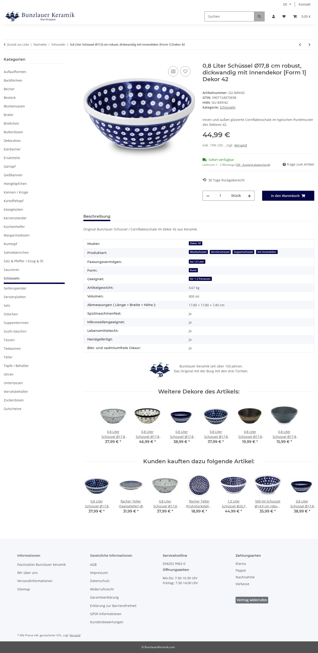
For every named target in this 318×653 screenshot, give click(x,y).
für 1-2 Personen (200, 278)
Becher (9, 89)
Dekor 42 (195, 243)
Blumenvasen (14, 106)
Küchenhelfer (14, 226)
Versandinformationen (34, 581)
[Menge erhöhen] (249, 195)
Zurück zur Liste (18, 44)
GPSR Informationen (106, 614)
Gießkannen (13, 175)
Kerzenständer (15, 218)
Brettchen (11, 123)
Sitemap (23, 589)
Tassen (9, 340)
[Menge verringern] (208, 195)
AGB (93, 564)
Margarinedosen (17, 235)
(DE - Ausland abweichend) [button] (253, 165)
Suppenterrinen (16, 322)
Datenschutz (100, 581)
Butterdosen (13, 132)
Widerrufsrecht (102, 589)
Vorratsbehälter (16, 391)
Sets (7, 305)
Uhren (9, 374)
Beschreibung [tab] (96, 216)
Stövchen (11, 314)
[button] (273, 16)
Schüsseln (228, 107)
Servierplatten (15, 297)
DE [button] (285, 4)
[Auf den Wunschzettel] (185, 71)
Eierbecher (12, 149)
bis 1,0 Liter (197, 261)
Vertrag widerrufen (252, 600)
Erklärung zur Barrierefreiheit (113, 605)
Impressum (99, 572)
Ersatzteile (12, 158)
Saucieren (11, 269)
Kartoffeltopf (14, 201)
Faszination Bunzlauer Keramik (41, 564)
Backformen (13, 80)
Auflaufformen (15, 72)
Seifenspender (15, 288)
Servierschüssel (220, 251)
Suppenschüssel (243, 251)
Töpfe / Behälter (16, 365)
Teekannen (12, 348)
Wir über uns (27, 572)
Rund (193, 270)
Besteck (10, 97)
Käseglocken (13, 209)
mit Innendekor (266, 251)
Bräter (9, 115)
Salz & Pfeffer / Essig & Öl (23, 261)
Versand (240, 145)
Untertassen (13, 383)
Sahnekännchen (16, 252)
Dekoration (12, 140)
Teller (8, 357)
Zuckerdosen (14, 400)
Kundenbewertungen (106, 622)
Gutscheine (12, 408)
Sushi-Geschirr (15, 331)
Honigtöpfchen (15, 183)
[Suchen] (259, 16)
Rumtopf (10, 244)
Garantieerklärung (104, 597)
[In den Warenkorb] (87, 60)
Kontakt (305, 4)
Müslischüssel (198, 251)
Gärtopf (10, 166)
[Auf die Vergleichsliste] (173, 71)
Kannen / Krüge (16, 192)
